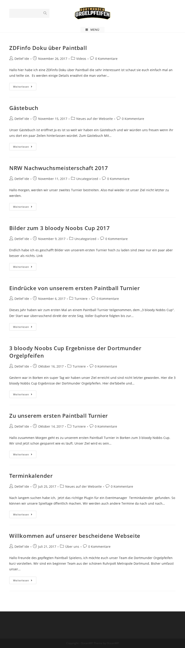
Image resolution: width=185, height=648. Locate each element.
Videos (81, 58)
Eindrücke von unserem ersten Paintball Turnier (74, 288)
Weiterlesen (24, 87)
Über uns (72, 546)
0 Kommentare (106, 58)
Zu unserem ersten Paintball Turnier (58, 415)
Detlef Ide (21, 58)
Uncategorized (87, 179)
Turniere (81, 298)
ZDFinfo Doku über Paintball (48, 47)
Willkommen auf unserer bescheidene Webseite (74, 535)
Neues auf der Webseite (94, 119)
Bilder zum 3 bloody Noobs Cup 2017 (59, 228)
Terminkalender (31, 475)
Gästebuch (23, 108)
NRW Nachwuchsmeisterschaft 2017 (58, 168)
